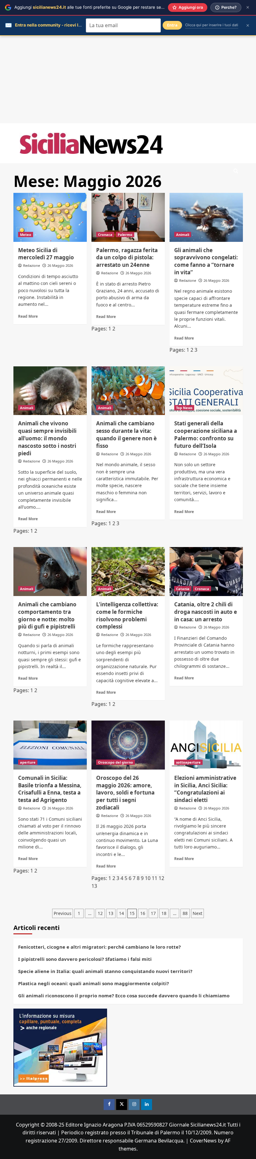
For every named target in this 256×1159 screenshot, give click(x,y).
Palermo (125, 234)
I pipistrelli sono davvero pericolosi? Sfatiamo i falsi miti (85, 959)
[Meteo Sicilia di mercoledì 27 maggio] (50, 217)
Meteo (25, 234)
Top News (184, 407)
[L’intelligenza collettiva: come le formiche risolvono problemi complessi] (128, 571)
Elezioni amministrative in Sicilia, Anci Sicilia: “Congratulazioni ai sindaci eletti (205, 789)
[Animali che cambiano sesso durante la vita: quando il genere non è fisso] (128, 390)
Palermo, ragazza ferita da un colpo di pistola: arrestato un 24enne (127, 258)
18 (163, 913)
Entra (172, 25)
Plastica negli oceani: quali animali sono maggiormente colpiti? (93, 983)
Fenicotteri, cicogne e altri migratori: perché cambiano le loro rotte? (99, 947)
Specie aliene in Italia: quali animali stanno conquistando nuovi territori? (105, 971)
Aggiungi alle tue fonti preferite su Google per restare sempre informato (103, 7)
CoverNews (203, 1140)
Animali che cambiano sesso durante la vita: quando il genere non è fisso (126, 434)
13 (94, 886)
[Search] (236, 171)
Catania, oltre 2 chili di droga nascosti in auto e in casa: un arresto (205, 612)
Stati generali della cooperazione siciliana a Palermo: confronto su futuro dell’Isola (205, 434)
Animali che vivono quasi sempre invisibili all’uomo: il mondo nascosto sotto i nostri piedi (47, 438)
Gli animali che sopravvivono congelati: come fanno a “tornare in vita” (206, 261)
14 (121, 913)
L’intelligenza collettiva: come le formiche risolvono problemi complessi (127, 615)
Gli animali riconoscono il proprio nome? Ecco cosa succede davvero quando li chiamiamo (123, 995)
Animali (182, 234)
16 (142, 913)
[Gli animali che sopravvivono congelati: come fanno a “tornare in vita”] (206, 217)
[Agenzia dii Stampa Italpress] (60, 1047)
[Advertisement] (128, 79)
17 (153, 913)
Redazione (31, 265)
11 (154, 878)
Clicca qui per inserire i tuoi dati (211, 25)
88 (185, 913)
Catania (183, 588)
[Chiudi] (247, 7)
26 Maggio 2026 (60, 265)
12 (161, 878)
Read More (28, 316)
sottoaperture (188, 762)
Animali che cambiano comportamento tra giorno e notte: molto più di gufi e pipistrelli (47, 615)
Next (197, 913)
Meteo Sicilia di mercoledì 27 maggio (46, 254)
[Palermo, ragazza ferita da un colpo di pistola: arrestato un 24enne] (128, 217)
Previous (62, 913)
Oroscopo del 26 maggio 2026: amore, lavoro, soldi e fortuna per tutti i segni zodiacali (125, 792)
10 (147, 878)
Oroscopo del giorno (115, 762)
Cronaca (105, 234)
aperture (28, 762)
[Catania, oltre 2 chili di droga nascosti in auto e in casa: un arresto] (206, 571)
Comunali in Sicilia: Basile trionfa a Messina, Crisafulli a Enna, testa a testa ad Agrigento (49, 789)
